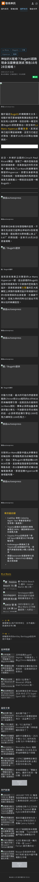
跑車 (15, 54)
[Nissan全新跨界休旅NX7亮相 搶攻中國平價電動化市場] (8, 855)
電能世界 (33, 8)
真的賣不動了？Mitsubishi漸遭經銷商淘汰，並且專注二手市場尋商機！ (26, 716)
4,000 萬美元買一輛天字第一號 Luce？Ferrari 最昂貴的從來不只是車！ (26, 843)
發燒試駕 (14, 8)
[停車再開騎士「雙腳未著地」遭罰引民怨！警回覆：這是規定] (8, 773)
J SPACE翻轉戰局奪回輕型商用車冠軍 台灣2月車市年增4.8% (26, 761)
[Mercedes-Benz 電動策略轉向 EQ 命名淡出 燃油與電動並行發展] (8, 750)
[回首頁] (10, 3)
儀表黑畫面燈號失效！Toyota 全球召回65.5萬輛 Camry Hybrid (26, 820)
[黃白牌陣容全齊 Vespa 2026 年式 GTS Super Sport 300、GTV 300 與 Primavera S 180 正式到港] (8, 694)
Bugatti (15, 50)
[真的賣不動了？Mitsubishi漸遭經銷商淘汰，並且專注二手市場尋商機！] (8, 716)
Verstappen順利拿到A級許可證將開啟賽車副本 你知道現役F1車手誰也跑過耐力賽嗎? (27, 595)
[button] (36, 3)
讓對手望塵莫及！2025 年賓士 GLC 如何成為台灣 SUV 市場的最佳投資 (27, 739)
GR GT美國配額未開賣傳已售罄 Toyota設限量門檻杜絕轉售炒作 (27, 832)
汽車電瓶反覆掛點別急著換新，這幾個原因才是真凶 (26, 669)
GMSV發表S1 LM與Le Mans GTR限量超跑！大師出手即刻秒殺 (26, 607)
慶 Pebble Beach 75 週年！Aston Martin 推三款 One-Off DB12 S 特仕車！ (26, 584)
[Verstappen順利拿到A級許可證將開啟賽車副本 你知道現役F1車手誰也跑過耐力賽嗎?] (10, 596)
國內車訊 (4, 8)
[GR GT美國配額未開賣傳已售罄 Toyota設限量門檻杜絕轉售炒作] (8, 832)
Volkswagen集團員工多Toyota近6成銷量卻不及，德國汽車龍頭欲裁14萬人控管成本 (20, 548)
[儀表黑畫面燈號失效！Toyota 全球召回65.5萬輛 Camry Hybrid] (8, 821)
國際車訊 (24, 8)
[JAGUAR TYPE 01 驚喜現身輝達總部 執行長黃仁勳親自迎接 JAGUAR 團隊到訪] (8, 798)
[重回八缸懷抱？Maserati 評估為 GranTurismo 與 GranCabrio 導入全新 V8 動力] (8, 682)
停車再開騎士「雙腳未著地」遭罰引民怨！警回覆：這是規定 (26, 773)
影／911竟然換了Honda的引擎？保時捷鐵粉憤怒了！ (27, 727)
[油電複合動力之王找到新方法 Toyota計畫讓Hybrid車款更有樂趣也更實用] (8, 809)
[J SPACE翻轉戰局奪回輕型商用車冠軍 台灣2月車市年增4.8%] (8, 761)
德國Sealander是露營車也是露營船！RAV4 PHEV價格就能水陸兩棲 (20, 558)
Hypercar (6, 54)
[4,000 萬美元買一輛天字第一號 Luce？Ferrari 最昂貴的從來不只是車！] (8, 843)
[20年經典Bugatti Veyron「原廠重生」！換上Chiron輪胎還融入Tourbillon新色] (8, 657)
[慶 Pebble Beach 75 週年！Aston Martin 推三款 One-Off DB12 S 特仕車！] (10, 584)
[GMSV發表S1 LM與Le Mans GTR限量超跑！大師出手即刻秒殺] (10, 607)
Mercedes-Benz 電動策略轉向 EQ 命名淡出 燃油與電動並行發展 (26, 750)
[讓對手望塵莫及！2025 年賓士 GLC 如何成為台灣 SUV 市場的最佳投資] (8, 739)
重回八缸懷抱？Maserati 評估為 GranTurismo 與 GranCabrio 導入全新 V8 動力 (26, 682)
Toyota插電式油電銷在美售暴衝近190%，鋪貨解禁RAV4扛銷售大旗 (20, 529)
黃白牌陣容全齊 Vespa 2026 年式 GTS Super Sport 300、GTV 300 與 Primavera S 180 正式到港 (26, 694)
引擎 (23, 50)
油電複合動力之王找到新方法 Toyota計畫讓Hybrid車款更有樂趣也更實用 (27, 809)
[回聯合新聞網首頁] (3, 3)
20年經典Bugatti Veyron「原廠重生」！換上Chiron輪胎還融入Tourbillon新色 (27, 657)
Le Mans (5, 50)
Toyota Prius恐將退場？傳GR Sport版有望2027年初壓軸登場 (20, 538)
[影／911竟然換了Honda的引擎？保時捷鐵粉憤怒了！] (8, 727)
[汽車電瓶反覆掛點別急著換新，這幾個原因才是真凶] (8, 669)
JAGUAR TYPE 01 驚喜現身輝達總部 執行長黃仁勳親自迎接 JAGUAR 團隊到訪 (27, 798)
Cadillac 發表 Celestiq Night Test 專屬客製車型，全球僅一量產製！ (20, 520)
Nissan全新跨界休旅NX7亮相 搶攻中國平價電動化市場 (26, 854)
